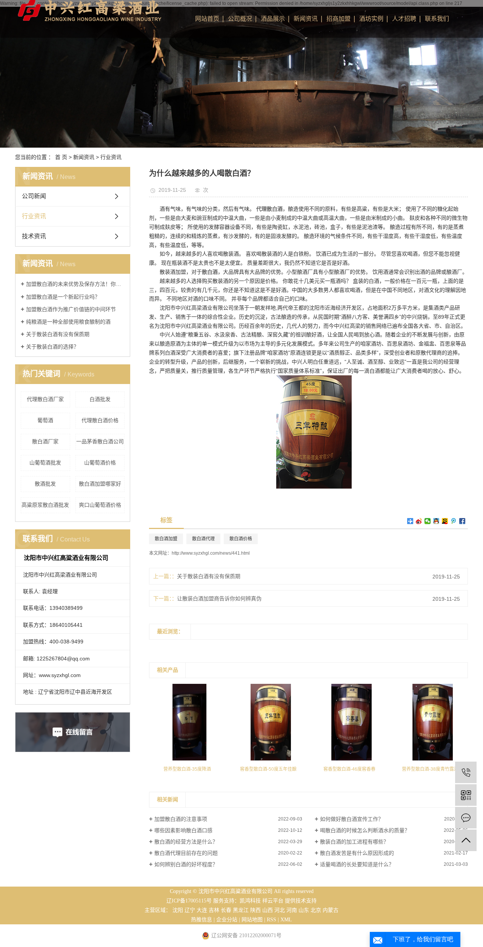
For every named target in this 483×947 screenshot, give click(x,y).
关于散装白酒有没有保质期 (57, 334)
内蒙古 (330, 910)
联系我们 (437, 18)
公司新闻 (34, 196)
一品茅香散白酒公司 (100, 441)
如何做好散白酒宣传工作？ (351, 819)
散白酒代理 (203, 538)
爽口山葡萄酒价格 (100, 505)
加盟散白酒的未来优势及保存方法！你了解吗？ (75, 284)
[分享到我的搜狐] (445, 521)
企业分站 (226, 919)
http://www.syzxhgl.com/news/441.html (211, 553)
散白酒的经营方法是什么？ (186, 842)
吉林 (214, 910)
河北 (279, 910)
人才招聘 (404, 18)
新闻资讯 (306, 18)
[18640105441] (466, 772)
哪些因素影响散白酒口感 (183, 830)
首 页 (61, 157)
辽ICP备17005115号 (189, 901)
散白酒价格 (240, 538)
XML (286, 919)
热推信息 (201, 919)
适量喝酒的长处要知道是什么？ (357, 864)
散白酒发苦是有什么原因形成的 (357, 853)
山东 (303, 910)
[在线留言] (466, 817)
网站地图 (252, 919)
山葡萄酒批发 (45, 463)
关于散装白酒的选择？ (52, 347)
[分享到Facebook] (462, 521)
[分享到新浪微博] (419, 521)
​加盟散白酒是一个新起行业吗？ (63, 297)
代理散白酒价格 (100, 420)
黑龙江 (241, 910)
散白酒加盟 (166, 538)
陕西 (255, 910)
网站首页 (207, 18)
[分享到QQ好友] (436, 521)
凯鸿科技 (250, 901)
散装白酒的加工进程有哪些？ (354, 842)
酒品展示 (273, 18)
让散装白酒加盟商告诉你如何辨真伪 (219, 598)
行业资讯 (111, 157)
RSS (271, 919)
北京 (316, 910)
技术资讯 (34, 236)
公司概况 (240, 18)
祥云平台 (272, 901)
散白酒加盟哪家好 (100, 484)
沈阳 (177, 910)
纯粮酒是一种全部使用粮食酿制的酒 (68, 322)
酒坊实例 (371, 18)
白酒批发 (100, 399)
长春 (226, 910)
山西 (267, 910)
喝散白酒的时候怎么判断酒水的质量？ (365, 830)
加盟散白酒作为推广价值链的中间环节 (71, 309)
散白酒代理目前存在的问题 (186, 853)
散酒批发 (45, 484)
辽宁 (190, 910)
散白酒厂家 (45, 441)
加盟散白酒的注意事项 (180, 819)
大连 (202, 910)
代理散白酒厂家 (45, 399)
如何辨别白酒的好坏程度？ (186, 864)
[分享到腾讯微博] (454, 521)
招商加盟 (338, 18)
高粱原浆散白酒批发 (45, 505)
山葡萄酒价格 (100, 463)
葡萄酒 (45, 420)
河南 (291, 910)
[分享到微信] (428, 521)
